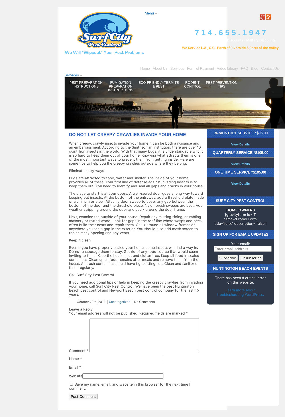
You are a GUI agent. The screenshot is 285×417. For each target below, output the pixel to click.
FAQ (244, 68)
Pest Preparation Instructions (86, 84)
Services (177, 68)
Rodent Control (192, 84)
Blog (254, 68)
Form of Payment (200, 68)
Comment (78, 350)
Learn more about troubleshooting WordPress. (240, 292)
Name (75, 358)
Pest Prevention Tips (221, 84)
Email (75, 367)
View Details (240, 144)
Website (75, 376)
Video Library (227, 68)
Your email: (240, 243)
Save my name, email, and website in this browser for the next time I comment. (129, 386)
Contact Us (270, 68)
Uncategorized (119, 302)
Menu (150, 13)
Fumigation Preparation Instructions (120, 86)
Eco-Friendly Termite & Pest (158, 84)
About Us (160, 68)
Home (145, 68)
